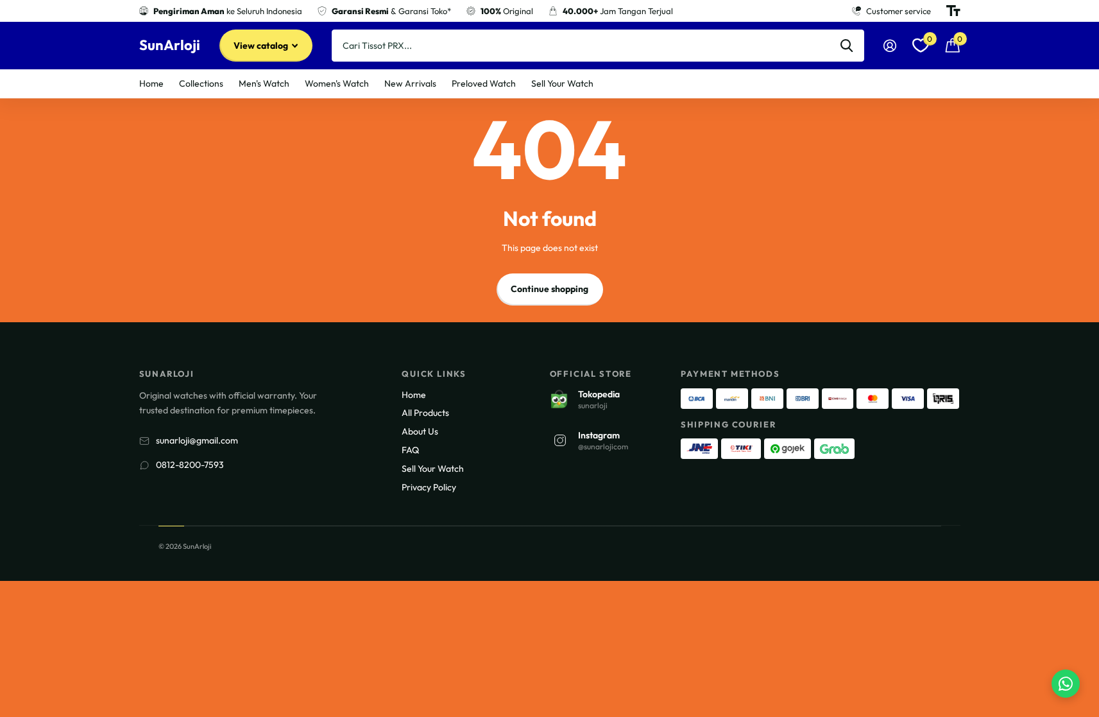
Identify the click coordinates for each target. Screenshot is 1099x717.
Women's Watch (337, 83)
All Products (425, 413)
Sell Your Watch (562, 83)
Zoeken (846, 46)
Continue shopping (549, 289)
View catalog (262, 45)
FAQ (410, 450)
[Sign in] (890, 45)
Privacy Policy (429, 487)
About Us (420, 431)
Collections (201, 83)
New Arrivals (410, 83)
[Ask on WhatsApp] (1066, 683)
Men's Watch (264, 83)
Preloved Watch (484, 83)
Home (151, 83)
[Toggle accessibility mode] (953, 11)
